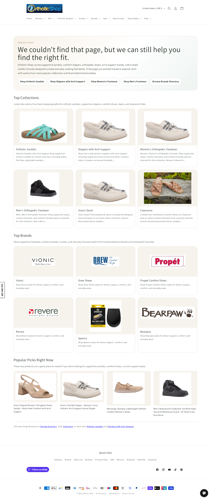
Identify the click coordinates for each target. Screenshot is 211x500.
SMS (112, 459)
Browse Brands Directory (165, 81)
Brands (68, 459)
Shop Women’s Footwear (104, 81)
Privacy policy (101, 493)
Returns (120, 459)
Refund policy (114, 493)
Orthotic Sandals (95, 426)
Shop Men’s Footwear (135, 81)
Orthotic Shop (87, 493)
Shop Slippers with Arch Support (67, 81)
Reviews (88, 459)
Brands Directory (48, 426)
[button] (40, 18)
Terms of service (128, 493)
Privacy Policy (101, 459)
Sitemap (58, 459)
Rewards (131, 459)
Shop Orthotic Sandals (32, 81)
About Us (78, 459)
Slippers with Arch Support (121, 426)
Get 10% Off (2, 290)
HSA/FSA (141, 459)
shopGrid (152, 459)
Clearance (68, 426)
